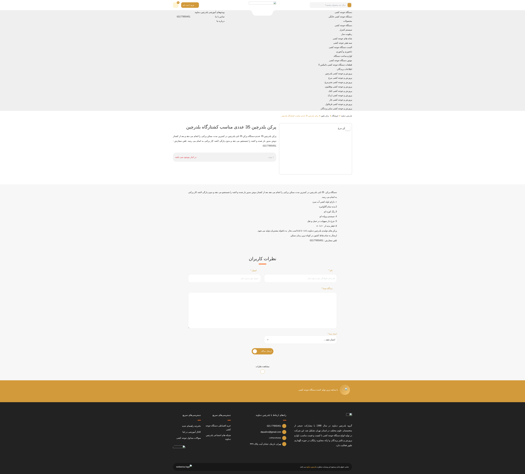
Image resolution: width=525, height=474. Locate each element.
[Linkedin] (332, 453)
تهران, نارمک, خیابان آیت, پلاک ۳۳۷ (265, 444)
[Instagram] (338, 453)
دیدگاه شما (326, 288)
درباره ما (220, 21)
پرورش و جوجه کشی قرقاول (338, 104)
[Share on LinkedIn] (338, 128)
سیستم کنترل (346, 30)
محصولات (347, 21)
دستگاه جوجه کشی (343, 12)
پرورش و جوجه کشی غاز (340, 100)
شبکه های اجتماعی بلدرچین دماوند (218, 437)
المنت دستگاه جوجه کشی (340, 47)
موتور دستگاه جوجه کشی (340, 60)
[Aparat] (350, 453)
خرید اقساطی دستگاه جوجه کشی (218, 427)
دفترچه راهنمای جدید (191, 426)
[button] (175, 5)
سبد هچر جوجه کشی (342, 43)
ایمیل (253, 270)
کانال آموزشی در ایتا (192, 432)
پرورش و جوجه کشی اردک (340, 95)
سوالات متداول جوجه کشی (188, 438)
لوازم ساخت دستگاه (343, 56)
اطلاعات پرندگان (344, 69)
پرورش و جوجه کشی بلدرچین (338, 73)
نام (330, 270)
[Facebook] (335, 128)
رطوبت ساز (346, 34)
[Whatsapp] (320, 453)
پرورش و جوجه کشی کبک (340, 91)
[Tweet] (342, 128)
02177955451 (183, 16)
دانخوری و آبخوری (344, 51)
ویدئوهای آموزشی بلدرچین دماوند (209, 12)
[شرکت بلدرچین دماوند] (349, 417)
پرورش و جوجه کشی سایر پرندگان (336, 108)
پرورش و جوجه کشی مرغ (340, 78)
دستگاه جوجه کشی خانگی (340, 16)
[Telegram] (331, 128)
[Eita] (326, 453)
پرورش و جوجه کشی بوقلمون (338, 86)
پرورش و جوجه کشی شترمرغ (338, 82)
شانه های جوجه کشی (342, 38)
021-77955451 (274, 426)
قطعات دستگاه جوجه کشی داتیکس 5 (335, 65)
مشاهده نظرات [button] (262, 366)
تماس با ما (219, 16)
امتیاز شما (332, 334)
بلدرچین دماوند (346, 116)
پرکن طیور (325, 116)
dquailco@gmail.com (271, 432)
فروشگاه (335, 116)
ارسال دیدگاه (266, 351)
